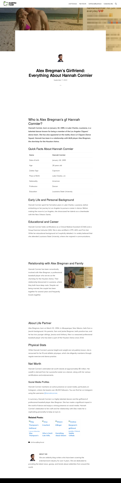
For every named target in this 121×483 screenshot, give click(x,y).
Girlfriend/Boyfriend (37, 442)
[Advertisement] (60, 44)
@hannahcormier (50, 393)
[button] (115, 3)
